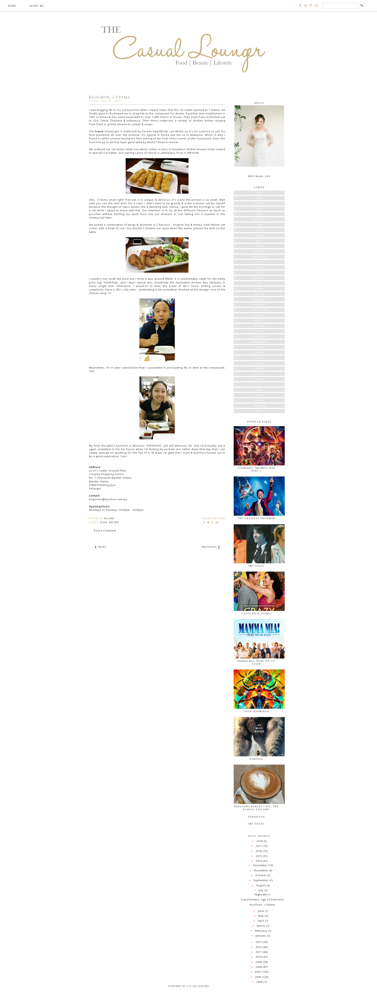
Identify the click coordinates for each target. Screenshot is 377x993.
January (261, 935)
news (259, 331)
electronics (259, 256)
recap (259, 358)
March (261, 926)
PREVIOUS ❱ (210, 546)
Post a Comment (105, 530)
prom (259, 347)
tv (259, 384)
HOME (12, 5)
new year (259, 325)
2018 (260, 841)
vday (259, 389)
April (261, 920)
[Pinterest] (311, 5)
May (261, 916)
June (261, 911)
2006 (258, 977)
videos (259, 395)
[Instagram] (305, 5)
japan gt (259, 294)
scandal (259, 368)
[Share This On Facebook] (204, 522)
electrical (259, 251)
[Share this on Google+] (216, 522)
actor (259, 192)
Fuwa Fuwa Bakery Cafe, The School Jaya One (256, 808)
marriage (259, 304)
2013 (259, 942)
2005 (260, 982)
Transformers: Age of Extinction (262, 899)
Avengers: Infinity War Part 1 (256, 469)
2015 (259, 856)
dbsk (259, 240)
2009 (259, 962)
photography (259, 341)
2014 (259, 861)
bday (259, 208)
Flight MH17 (262, 894)
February (261, 930)
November (261, 870)
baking (259, 203)
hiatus (259, 288)
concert (259, 230)
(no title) (256, 565)
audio (259, 198)
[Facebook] (300, 5)
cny (259, 224)
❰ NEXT (100, 546)
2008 (259, 967)
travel (259, 379)
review (114, 522)
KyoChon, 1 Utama (262, 904)
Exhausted (256, 816)
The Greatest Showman (256, 518)
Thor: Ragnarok (256, 711)
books (259, 214)
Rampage (256, 758)
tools (259, 373)
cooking (259, 235)
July (261, 890)
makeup (259, 299)
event (259, 262)
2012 (259, 947)
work (259, 411)
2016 (259, 851)
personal (259, 336)
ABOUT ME (36, 5)
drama (259, 246)
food (103, 522)
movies (259, 315)
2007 (258, 972)
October (261, 875)
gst (259, 283)
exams (259, 267)
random (259, 352)
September (261, 880)
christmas (259, 219)
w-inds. (259, 400)
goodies (259, 278)
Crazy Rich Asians (256, 613)
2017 (259, 846)
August (261, 885)
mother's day (259, 310)
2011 (259, 952)
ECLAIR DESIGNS (197, 986)
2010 (259, 957)
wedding (259, 405)
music (259, 320)
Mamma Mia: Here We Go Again (256, 662)
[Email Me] (316, 5)
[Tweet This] (208, 522)
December (260, 865)
